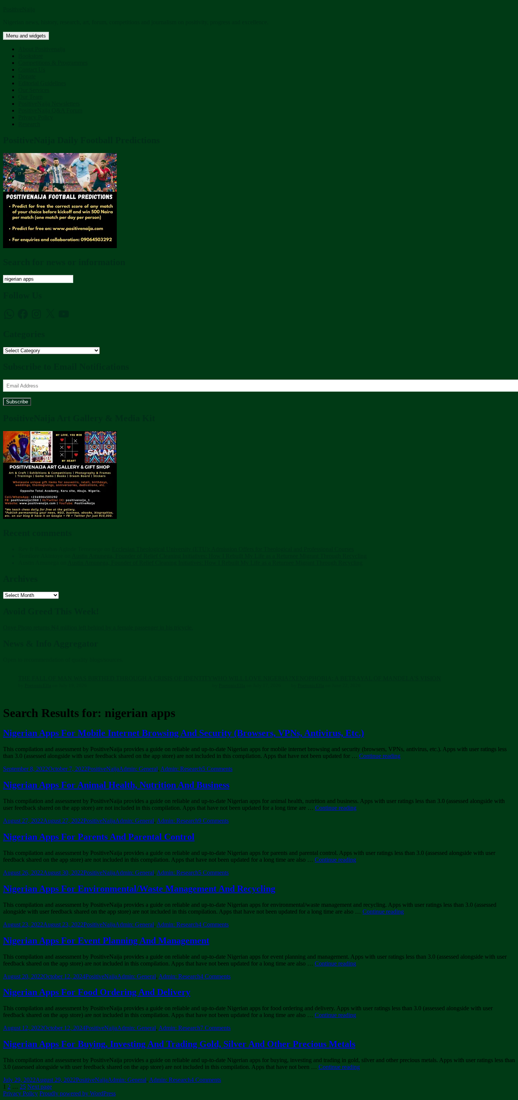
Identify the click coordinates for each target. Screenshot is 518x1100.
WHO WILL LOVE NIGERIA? (251, 678)
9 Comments (213, 820)
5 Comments (217, 769)
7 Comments (215, 1028)
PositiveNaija (19, 9)
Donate (27, 76)
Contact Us (31, 69)
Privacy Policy (35, 117)
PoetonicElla (38, 685)
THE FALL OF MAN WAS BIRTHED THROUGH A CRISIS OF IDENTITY (115, 678)
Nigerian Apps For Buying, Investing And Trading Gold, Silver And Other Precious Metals (179, 1044)
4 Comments (213, 924)
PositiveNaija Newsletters (49, 103)
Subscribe (17, 402)
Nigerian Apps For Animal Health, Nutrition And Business (116, 785)
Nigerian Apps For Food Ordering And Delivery (96, 992)
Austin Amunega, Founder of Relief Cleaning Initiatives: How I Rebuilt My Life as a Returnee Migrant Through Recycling (219, 556)
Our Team (30, 97)
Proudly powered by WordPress (77, 1093)
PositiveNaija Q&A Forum (50, 110)
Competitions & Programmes (53, 62)
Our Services (33, 90)
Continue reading (379, 756)
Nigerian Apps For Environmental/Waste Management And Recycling (139, 889)
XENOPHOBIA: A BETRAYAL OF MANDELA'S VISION (366, 678)
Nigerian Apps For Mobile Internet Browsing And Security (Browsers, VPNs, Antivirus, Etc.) (183, 733)
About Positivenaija (41, 49)
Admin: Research (181, 769)
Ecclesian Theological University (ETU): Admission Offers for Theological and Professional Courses (233, 549)
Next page (39, 1086)
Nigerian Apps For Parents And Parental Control (99, 837)
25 (23, 1086)
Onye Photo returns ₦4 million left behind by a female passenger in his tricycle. (98, 627)
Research (29, 124)
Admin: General (138, 769)
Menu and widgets (26, 36)
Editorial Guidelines (42, 83)
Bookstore (30, 56)
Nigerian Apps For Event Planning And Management (106, 940)
